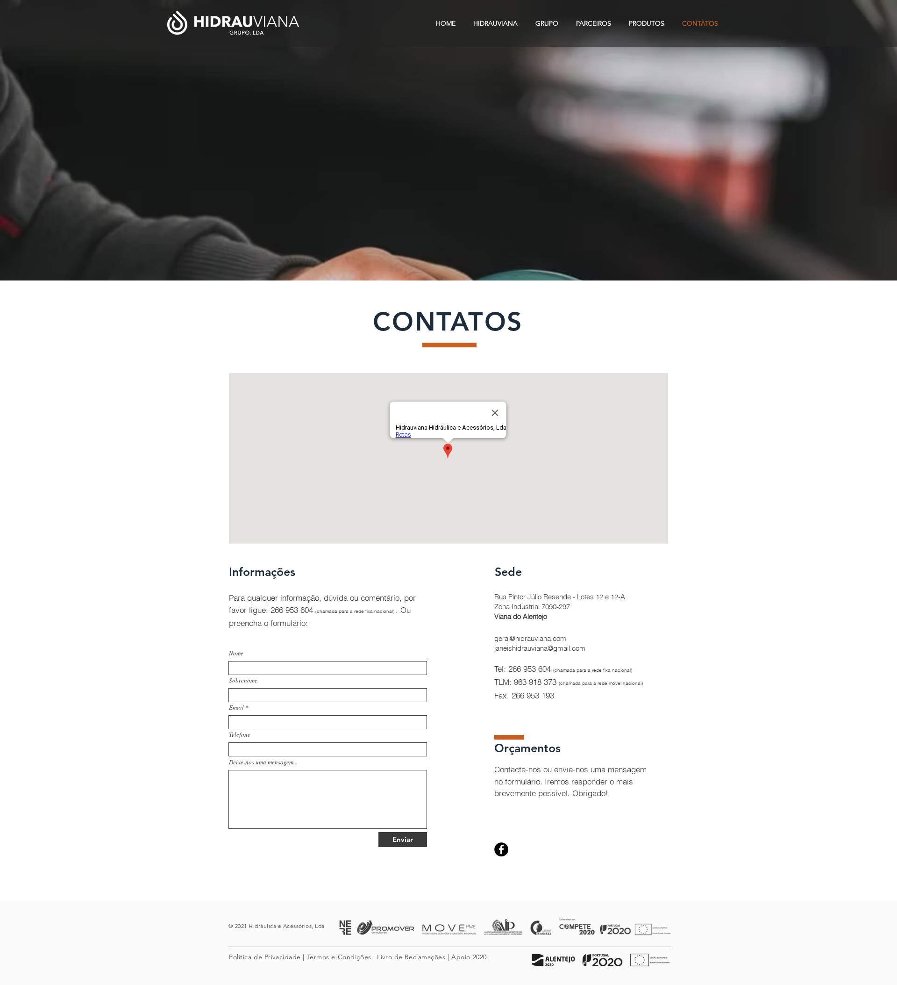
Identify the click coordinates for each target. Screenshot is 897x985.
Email (236, 708)
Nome (236, 653)
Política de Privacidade (265, 957)
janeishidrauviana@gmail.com (539, 648)
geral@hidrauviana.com (530, 638)
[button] (495, 23)
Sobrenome (243, 680)
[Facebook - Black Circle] (501, 849)
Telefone (239, 735)
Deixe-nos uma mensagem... (263, 762)
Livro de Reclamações (411, 957)
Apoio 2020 (469, 957)
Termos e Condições (339, 957)
